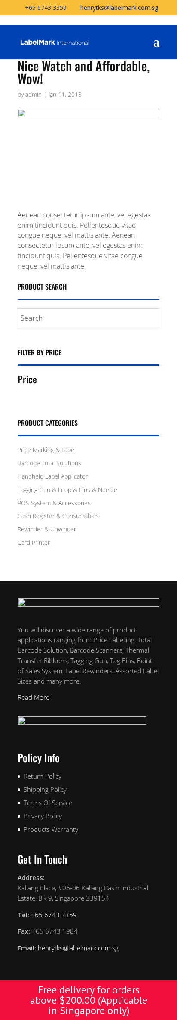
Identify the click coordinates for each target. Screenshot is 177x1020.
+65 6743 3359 (46, 7)
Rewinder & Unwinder (47, 529)
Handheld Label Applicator (53, 476)
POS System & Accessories (54, 503)
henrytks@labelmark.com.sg (78, 948)
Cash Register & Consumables (58, 516)
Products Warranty (51, 829)
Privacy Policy (43, 816)
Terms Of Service (48, 802)
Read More (33, 697)
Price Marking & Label (47, 450)
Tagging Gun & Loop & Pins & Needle (67, 490)
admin (33, 94)
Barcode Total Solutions (49, 463)
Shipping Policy (45, 789)
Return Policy (42, 776)
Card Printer (34, 542)
